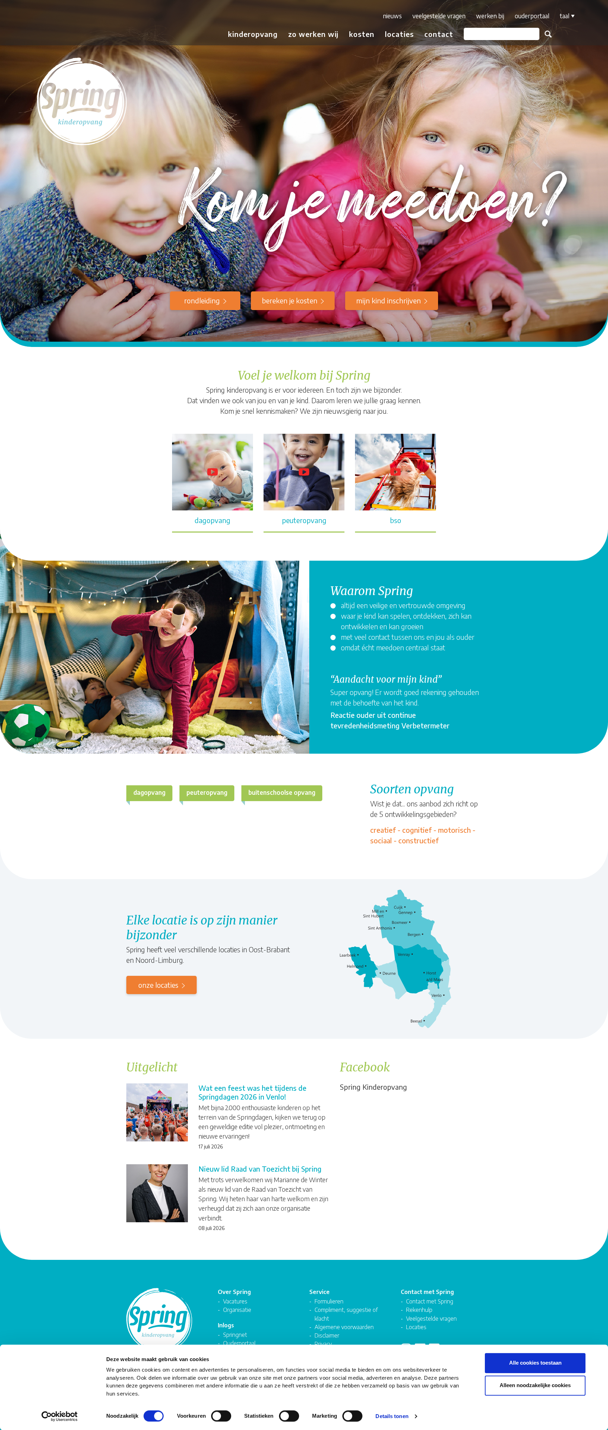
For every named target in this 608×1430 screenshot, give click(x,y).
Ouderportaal (532, 16)
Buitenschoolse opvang (281, 792)
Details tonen (391, 1416)
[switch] (221, 1416)
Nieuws (392, 16)
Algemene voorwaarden (344, 1327)
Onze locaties (158, 984)
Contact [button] (438, 34)
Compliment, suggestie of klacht (346, 1314)
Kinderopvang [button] (253, 34)
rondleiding (202, 300)
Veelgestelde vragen (439, 16)
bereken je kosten (289, 300)
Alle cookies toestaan (535, 1363)
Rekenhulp (419, 1309)
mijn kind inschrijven (388, 300)
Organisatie (237, 1309)
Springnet (235, 1334)
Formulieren (329, 1301)
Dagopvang (149, 792)
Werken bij (490, 16)
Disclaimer (327, 1335)
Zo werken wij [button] (313, 34)
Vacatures (235, 1301)
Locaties (399, 34)
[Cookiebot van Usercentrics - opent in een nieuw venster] (59, 1416)
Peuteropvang (206, 792)
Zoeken (548, 34)
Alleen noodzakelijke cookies (535, 1385)
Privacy (323, 1343)
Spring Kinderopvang (373, 1086)
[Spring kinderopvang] (47, 25)
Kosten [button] (361, 34)
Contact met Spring (429, 1301)
